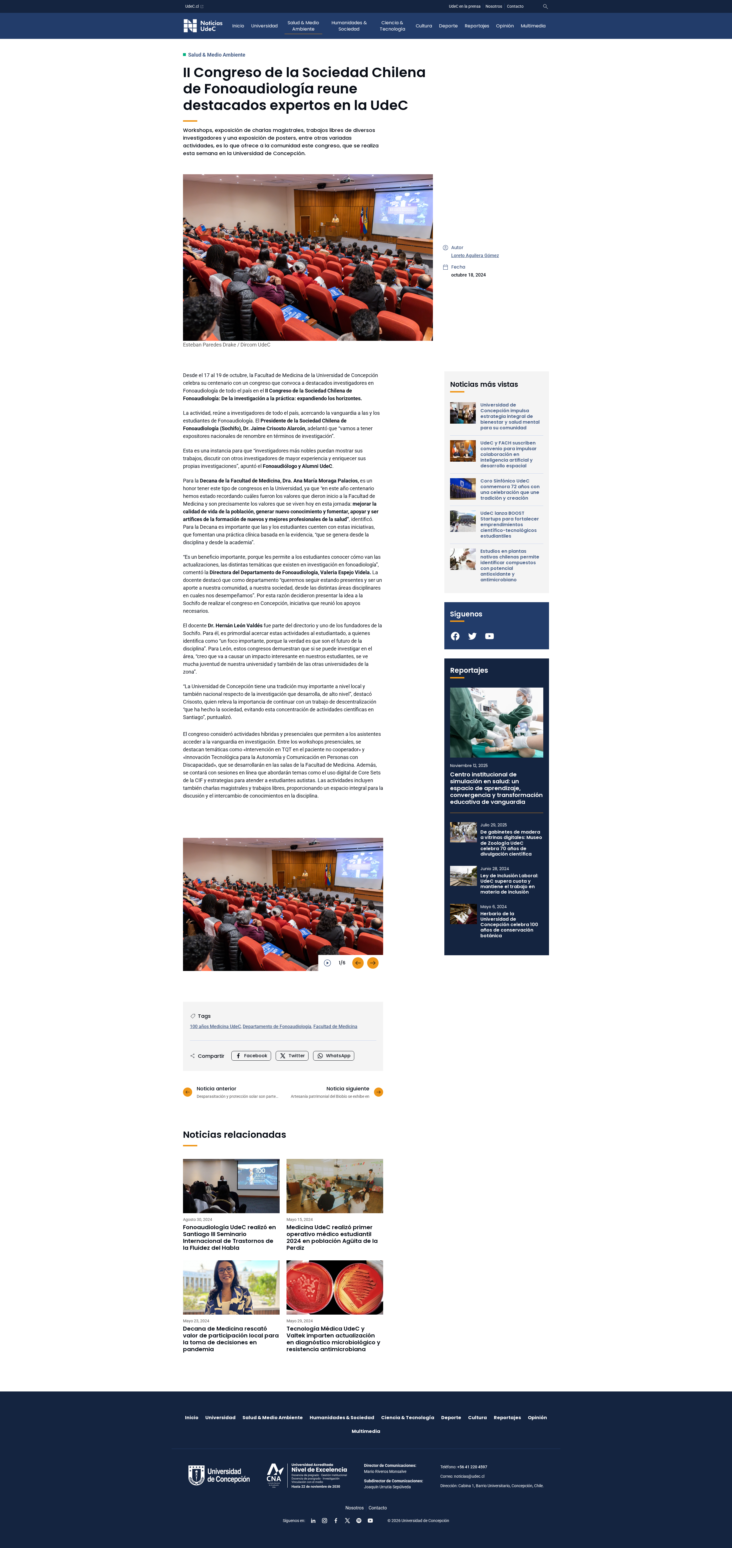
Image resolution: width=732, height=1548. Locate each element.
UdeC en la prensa (465, 6)
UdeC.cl (192, 6)
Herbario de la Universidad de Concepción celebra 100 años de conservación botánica (509, 924)
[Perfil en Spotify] (358, 1520)
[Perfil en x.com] (347, 1520)
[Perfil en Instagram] (324, 1520)
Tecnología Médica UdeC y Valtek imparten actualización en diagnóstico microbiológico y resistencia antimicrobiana (333, 1339)
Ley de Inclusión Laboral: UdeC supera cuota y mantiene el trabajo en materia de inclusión (509, 884)
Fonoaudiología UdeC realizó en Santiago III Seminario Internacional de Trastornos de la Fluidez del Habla (229, 1237)
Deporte (448, 26)
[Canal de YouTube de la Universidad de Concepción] (370, 1520)
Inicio (238, 26)
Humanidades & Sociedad (349, 25)
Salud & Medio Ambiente (303, 25)
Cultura (424, 26)
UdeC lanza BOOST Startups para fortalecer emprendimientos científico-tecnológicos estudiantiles (509, 524)
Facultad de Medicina (335, 1026)
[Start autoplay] (327, 963)
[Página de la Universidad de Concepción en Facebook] (336, 1520)
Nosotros (494, 6)
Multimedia (533, 26)
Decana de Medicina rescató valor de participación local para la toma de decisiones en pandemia (231, 1339)
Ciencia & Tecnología (392, 25)
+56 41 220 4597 (472, 1467)
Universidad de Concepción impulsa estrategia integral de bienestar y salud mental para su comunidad (510, 416)
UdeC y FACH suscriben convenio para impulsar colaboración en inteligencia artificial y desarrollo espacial (508, 454)
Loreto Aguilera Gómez (475, 255)
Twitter (297, 1055)
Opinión (505, 26)
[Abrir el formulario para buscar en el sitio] (545, 6)
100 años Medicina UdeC (215, 1026)
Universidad (264, 26)
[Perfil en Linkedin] (313, 1520)
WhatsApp (338, 1055)
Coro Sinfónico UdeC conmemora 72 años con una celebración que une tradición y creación (510, 489)
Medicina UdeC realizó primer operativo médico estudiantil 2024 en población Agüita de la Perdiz (332, 1237)
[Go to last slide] (358, 963)
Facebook (255, 1055)
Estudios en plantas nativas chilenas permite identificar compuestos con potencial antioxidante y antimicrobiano (509, 565)
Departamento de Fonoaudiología (277, 1026)
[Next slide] (373, 963)
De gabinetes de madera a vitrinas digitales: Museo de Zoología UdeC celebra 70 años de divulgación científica (511, 843)
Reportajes (477, 26)
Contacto (515, 6)
